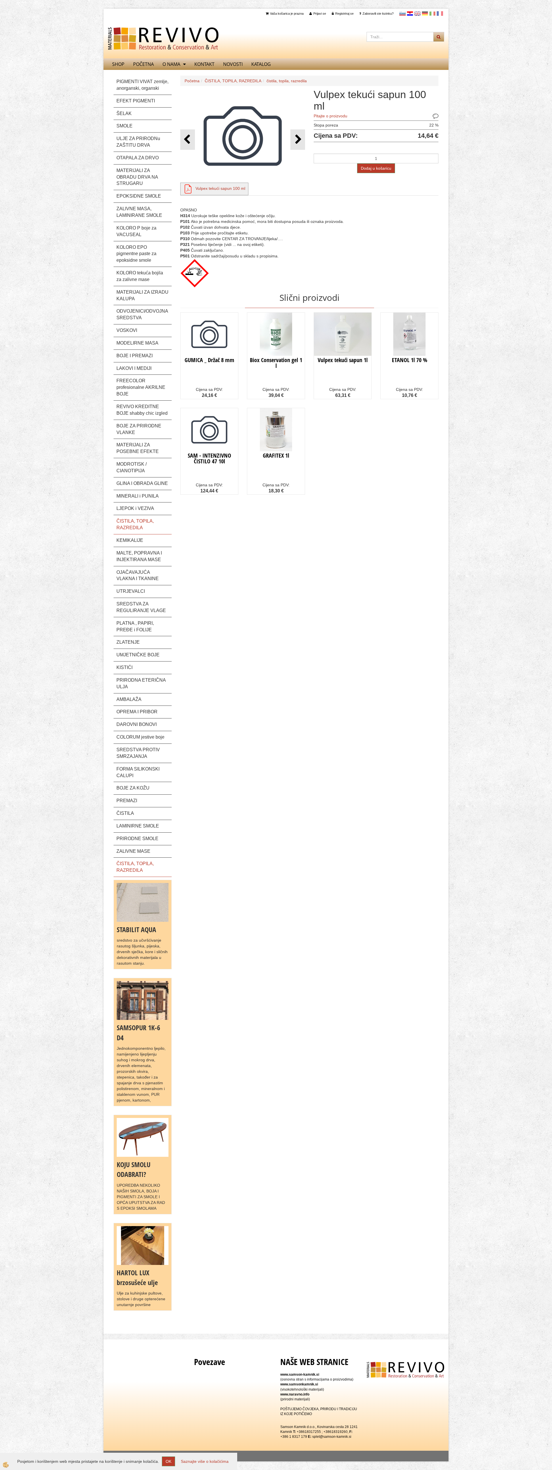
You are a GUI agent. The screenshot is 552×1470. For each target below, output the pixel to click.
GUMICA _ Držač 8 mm (209, 360)
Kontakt (204, 64)
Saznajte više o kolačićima (205, 1461)
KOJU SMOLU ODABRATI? (133, 1169)
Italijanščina (432, 13)
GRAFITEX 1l (276, 455)
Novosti (233, 64)
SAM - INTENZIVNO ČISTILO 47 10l (209, 458)
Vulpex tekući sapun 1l (343, 360)
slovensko (402, 13)
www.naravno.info (294, 1394)
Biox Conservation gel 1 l (276, 363)
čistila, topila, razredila (287, 81)
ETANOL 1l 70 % (409, 360)
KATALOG (261, 64)
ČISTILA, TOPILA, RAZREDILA (233, 81)
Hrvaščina (410, 13)
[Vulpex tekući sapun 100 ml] (188, 188)
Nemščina (425, 13)
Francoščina (440, 13)
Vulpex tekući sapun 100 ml (220, 188)
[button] (297, 139)
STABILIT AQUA (136, 929)
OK (168, 1461)
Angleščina (417, 13)
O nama (171, 64)
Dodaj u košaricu (376, 168)
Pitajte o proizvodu (330, 116)
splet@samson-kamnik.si (331, 1437)
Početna (143, 64)
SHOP (118, 64)
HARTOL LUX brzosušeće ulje (137, 1277)
